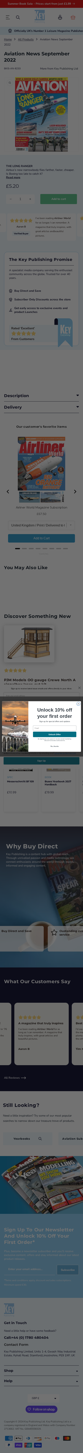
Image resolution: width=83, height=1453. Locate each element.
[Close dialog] (78, 704)
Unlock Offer (55, 734)
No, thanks (55, 746)
